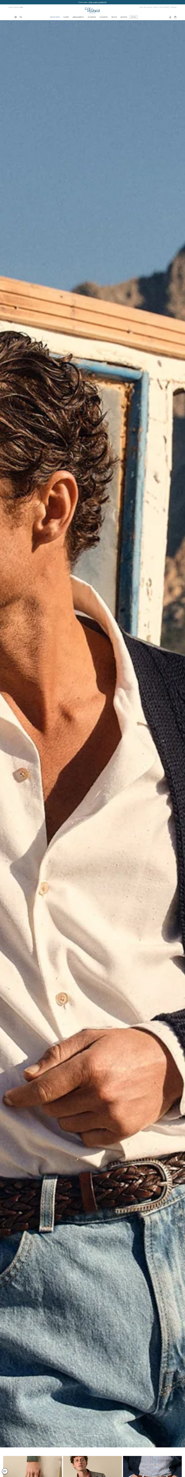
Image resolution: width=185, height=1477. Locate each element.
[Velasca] (92, 12)
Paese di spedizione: (15, 7)
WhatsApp (174, 7)
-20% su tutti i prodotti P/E (97, 2)
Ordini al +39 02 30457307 (161, 7)
